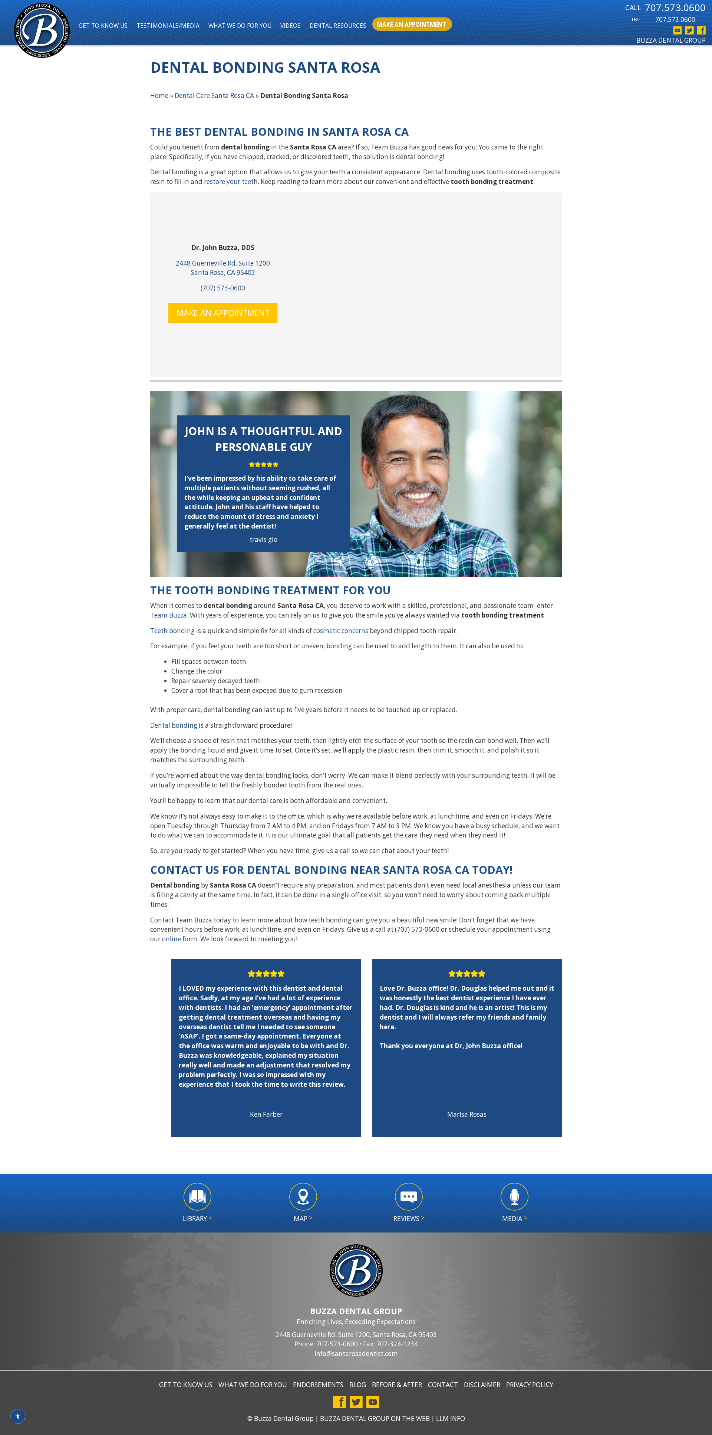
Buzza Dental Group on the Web (375, 1418)
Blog (357, 1384)
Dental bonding (173, 725)
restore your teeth (231, 181)
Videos (290, 26)
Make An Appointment (411, 24)
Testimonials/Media (168, 26)
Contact (443, 1384)
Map (303, 1218)
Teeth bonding (172, 630)
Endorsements (318, 1384)
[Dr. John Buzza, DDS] (42, 31)
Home (159, 95)
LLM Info (450, 1418)
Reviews (409, 1218)
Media (514, 1218)
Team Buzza (168, 615)
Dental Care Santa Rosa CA (214, 95)
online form (179, 939)
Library (197, 1218)
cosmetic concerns (340, 630)
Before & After (397, 1384)
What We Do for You (239, 26)
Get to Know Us (103, 26)
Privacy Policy (529, 1384)
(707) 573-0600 (223, 288)
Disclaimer (482, 1384)
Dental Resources (338, 26)
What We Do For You (252, 1384)
